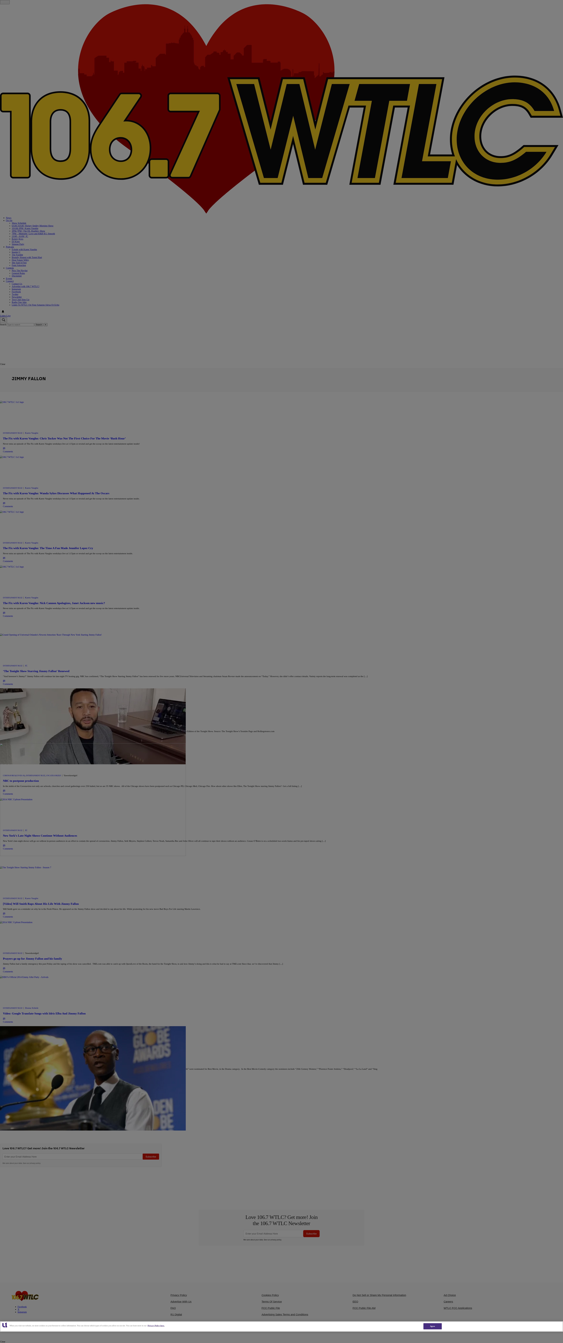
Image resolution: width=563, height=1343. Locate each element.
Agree (432, 1326)
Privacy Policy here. (156, 1326)
